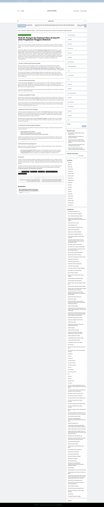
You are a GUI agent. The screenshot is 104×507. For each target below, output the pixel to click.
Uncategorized (70, 494)
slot (68, 70)
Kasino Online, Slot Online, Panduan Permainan (76, 268)
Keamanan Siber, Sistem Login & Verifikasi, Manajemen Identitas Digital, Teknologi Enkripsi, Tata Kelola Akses (76, 293)
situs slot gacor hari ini (72, 66)
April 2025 (70, 191)
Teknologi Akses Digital (72, 460)
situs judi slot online (71, 362)
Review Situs (70, 353)
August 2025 (70, 182)
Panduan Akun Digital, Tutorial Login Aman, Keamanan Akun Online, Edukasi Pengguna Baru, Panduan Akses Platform (76, 302)
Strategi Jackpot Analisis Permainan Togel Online (77, 428)
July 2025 (69, 184)
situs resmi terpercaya (72, 365)
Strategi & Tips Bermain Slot (73, 423)
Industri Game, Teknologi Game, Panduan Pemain (77, 256)
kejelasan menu (34, 171)
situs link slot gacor (71, 35)
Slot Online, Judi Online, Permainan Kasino (75, 393)
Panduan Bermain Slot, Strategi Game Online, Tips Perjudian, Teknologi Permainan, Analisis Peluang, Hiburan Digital (77, 309)
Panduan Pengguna (71, 327)
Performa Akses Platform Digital (74, 340)
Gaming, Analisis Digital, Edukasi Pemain (75, 252)
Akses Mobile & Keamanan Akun (74, 211)
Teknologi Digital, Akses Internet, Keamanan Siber (77, 469)
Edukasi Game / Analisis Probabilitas (74, 231)
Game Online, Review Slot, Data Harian (75, 244)
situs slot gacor (71, 61)
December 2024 (71, 200)
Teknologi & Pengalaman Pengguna (74, 456)
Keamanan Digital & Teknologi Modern (75, 280)
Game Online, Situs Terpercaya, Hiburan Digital (76, 246)
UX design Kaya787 (22, 173)
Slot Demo (70, 376)
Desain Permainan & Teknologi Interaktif (75, 227)
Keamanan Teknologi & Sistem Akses (74, 296)
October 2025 (70, 178)
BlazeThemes (59, 504)
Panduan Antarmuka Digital (73, 305)
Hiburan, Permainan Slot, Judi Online (74, 254)
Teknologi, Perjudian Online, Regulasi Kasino (76, 488)
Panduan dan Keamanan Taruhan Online (75, 317)
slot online (70, 383)
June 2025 (70, 187)
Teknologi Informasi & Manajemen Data (75, 480)
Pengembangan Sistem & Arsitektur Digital (75, 337)
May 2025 (69, 189)
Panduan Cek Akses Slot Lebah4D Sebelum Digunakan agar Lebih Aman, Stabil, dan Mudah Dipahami (37, 25)
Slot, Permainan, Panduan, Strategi (74, 416)
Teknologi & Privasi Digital (72, 458)
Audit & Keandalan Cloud (72, 225)
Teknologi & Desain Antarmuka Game (74, 449)
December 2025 (71, 173)
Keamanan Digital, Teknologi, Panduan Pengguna (76, 286)
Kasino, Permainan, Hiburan (73, 272)
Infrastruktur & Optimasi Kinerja (73, 261)
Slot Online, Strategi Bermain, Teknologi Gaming (76, 403)
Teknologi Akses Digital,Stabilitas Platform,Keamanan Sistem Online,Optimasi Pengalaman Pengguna (76, 464)
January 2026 (70, 171)
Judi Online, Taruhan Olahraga (73, 265)
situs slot (69, 367)
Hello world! (81, 155)
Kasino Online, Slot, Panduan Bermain (74, 270)
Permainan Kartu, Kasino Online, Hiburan (75, 342)
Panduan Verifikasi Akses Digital (74, 335)
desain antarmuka (25, 171)
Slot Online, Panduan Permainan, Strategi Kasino (76, 397)
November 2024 (71, 202)
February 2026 (70, 169)
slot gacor (70, 39)
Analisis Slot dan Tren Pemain (73, 222)
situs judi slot (70, 358)
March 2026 (70, 166)
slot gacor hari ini (71, 380)
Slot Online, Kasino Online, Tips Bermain (75, 395)
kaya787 (37, 65)
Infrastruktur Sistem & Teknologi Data (75, 263)
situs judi (69, 356)
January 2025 (70, 198)
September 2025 (71, 180)
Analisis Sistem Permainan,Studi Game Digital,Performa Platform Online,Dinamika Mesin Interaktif (77, 219)
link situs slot (70, 48)
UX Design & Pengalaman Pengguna (74, 496)
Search (68, 124)
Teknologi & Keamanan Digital (73, 454)
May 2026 (69, 162)
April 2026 (70, 164)
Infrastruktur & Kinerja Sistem (73, 259)
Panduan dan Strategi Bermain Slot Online (75, 319)
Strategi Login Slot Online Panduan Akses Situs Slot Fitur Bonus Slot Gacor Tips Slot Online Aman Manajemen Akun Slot (77, 432)
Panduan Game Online (72, 322)
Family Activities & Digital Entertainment (75, 234)
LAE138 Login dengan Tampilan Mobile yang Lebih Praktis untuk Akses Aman (66, 1)
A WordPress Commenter (72, 155)
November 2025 (71, 175)
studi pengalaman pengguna (51, 171)
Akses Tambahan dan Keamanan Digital (75, 215)
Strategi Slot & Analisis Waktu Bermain (75, 435)
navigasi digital (41, 171)
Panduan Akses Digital (72, 299)
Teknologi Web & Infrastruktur (73, 486)
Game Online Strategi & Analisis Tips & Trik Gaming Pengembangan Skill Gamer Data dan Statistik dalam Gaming (76, 241)
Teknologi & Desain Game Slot (73, 451)
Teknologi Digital (71, 467)
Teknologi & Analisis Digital (73, 443)
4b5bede (20, 42)
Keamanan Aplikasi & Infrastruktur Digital (75, 278)
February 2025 (70, 196)
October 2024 (70, 205)
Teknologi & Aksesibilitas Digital (74, 441)
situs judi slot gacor (71, 360)
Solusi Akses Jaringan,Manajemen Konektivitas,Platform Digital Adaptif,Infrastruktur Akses (77, 420)
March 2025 (70, 193)
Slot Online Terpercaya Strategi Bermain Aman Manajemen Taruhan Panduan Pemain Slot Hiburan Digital (77, 386)
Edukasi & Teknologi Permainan (73, 229)
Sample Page (50, 21)
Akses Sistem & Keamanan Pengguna (74, 213)
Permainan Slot (70, 344)
